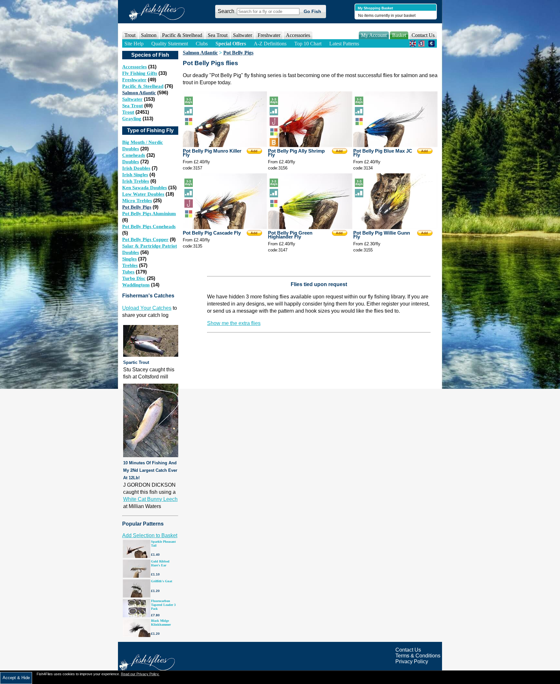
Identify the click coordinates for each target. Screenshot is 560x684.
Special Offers (231, 43)
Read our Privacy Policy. (140, 674)
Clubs (202, 43)
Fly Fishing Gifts (139, 73)
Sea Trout (132, 105)
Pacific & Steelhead (142, 86)
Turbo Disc (134, 278)
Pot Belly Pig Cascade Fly (212, 233)
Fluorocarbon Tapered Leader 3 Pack (163, 604)
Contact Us (423, 35)
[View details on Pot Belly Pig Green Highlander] (310, 227)
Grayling (131, 118)
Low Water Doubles (143, 194)
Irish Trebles (135, 181)
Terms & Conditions (417, 655)
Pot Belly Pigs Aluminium (149, 213)
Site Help (134, 43)
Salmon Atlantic (139, 92)
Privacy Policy (411, 661)
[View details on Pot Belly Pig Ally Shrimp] (310, 145)
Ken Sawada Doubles (144, 187)
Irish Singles (135, 174)
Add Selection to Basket (149, 535)
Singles (129, 258)
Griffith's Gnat (161, 581)
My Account (374, 35)
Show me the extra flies (234, 323)
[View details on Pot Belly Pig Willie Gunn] (395, 227)
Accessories (298, 35)
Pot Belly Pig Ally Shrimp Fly (296, 152)
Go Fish (312, 11)
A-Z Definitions (270, 43)
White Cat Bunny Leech (150, 499)
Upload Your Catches (146, 308)
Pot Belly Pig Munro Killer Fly (212, 152)
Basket (399, 35)
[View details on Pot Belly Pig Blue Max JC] (395, 145)
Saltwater (132, 99)
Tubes (128, 271)
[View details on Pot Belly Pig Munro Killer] (225, 145)
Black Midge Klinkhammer (161, 622)
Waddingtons (136, 284)
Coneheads (133, 155)
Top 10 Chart (307, 43)
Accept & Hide (16, 677)
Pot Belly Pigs (136, 207)
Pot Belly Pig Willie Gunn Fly (381, 234)
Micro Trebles (137, 200)
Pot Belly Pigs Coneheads (149, 226)
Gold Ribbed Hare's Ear (160, 563)
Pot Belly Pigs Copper (145, 239)
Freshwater (134, 79)
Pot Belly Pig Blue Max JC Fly (382, 152)
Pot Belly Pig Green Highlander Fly (290, 234)
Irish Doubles (136, 168)
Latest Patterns (344, 43)
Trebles (130, 265)
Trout (128, 112)
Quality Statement (169, 43)
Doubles (130, 161)
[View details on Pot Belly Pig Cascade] (225, 227)
